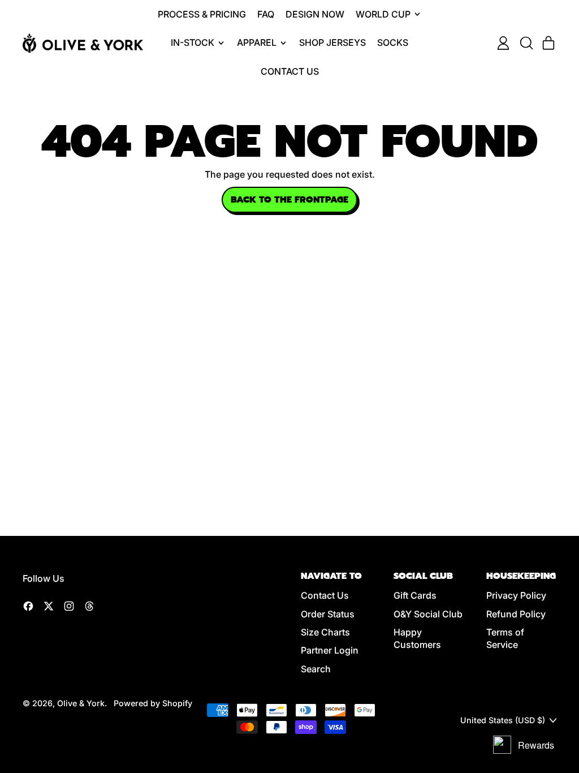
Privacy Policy (516, 595)
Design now (315, 14)
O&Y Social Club (428, 614)
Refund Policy (516, 614)
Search (316, 669)
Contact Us (290, 71)
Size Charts (325, 632)
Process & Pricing (202, 14)
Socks (392, 42)
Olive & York (81, 703)
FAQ (265, 14)
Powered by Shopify (153, 703)
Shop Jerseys (332, 42)
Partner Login (329, 650)
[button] (526, 43)
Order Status (328, 614)
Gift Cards (415, 595)
